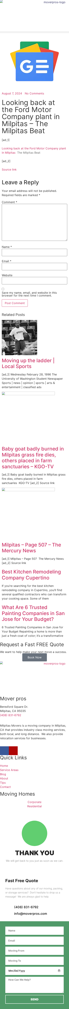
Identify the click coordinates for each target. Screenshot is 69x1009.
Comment (9, 202)
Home (4, 765)
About (4, 778)
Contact (5, 787)
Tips (3, 782)
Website (7, 275)
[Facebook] (4, 750)
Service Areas (9, 770)
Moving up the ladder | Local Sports (28, 363)
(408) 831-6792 (10, 715)
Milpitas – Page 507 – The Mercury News (31, 548)
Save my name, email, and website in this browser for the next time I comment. (29, 294)
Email (6, 261)
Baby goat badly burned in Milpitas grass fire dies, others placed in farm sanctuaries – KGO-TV (33, 458)
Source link (9, 169)
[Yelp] (13, 750)
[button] (34, 32)
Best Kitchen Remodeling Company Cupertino (31, 575)
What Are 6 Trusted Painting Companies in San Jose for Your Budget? (33, 613)
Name (7, 246)
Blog (3, 774)
